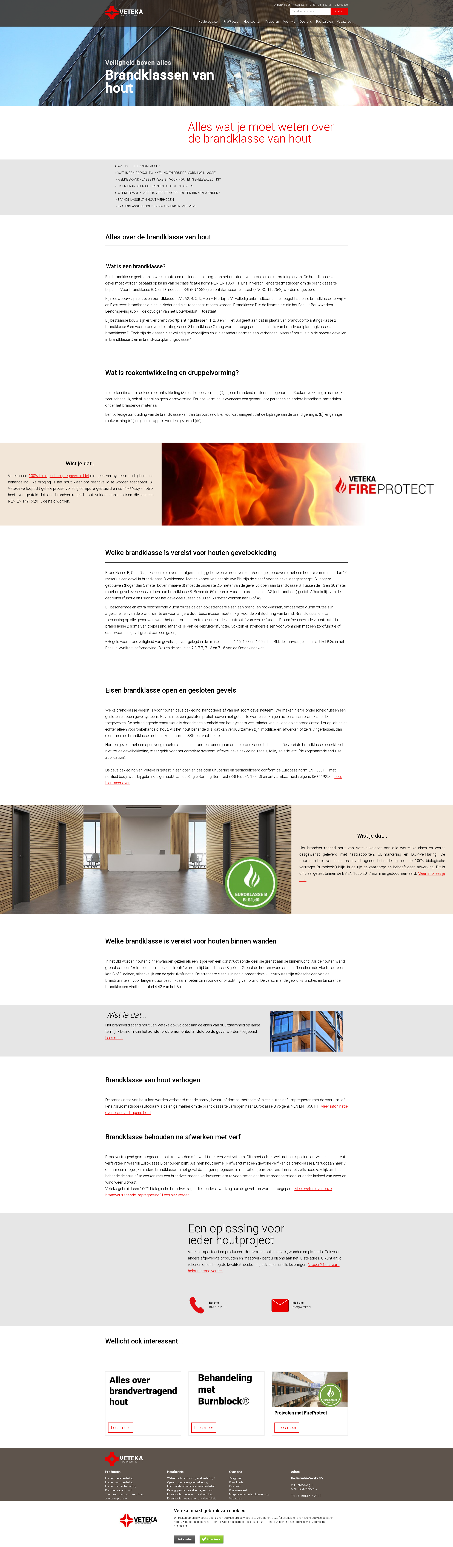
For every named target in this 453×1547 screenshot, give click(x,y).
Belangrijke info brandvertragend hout (190, 1490)
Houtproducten (208, 21)
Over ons (306, 21)
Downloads (341, 4)
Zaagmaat (235, 1478)
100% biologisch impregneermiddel (59, 476)
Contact (299, 4)
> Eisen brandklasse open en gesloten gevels (154, 186)
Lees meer (120, 1427)
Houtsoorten (252, 21)
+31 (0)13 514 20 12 (319, 4)
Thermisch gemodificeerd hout (124, 1494)
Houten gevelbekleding (119, 1478)
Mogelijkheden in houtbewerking (249, 1494)
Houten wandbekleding (119, 1482)
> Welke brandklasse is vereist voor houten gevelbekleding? (168, 179)
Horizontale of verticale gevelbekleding (191, 1486)
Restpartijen (324, 21)
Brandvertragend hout (118, 1490)
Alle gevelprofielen (116, 1498)
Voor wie (289, 21)
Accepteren (213, 1539)
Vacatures (344, 21)
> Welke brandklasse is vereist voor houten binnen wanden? (167, 193)
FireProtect (231, 21)
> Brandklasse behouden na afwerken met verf (155, 206)
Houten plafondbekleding (120, 1486)
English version (282, 4)
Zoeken (339, 11)
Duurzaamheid (238, 1490)
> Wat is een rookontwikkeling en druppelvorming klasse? (166, 173)
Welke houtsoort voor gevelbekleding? (191, 1478)
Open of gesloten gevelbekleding (187, 1482)
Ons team (235, 1486)
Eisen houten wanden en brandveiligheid (191, 1498)
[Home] (124, 1459)
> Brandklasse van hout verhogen (144, 199)
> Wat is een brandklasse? (137, 166)
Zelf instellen (184, 1539)
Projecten (272, 21)
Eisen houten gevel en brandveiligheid (190, 1494)
